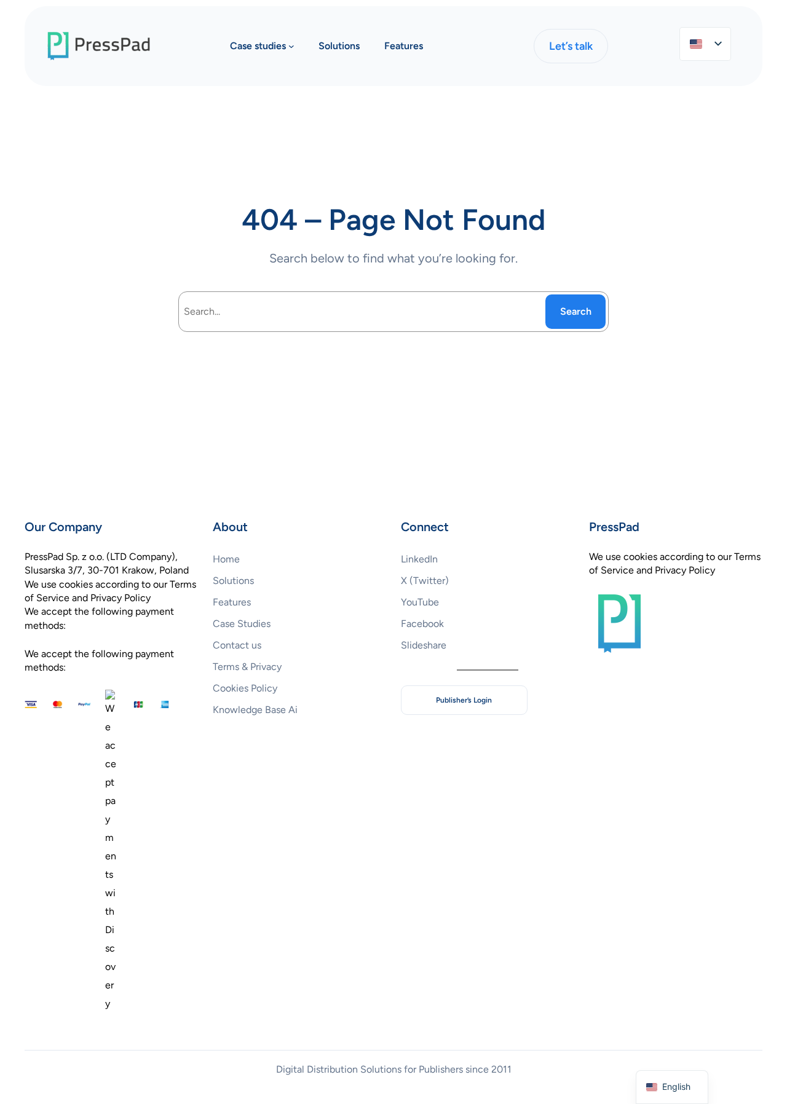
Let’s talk (571, 46)
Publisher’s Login (464, 700)
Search (575, 311)
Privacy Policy (685, 570)
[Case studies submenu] (291, 46)
